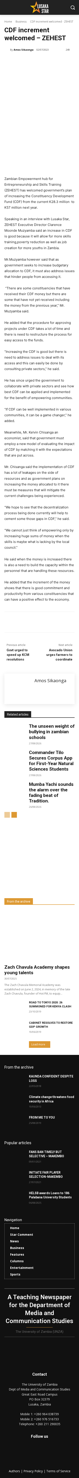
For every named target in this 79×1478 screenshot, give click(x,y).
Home (8, 21)
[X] (32, 623)
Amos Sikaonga (24, 49)
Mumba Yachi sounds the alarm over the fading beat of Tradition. (51, 793)
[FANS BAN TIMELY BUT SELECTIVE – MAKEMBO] (14, 1157)
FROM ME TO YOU (42, 1117)
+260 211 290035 (48, 1424)
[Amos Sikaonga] (7, 50)
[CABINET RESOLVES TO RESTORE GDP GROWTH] (14, 1028)
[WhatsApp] (52, 623)
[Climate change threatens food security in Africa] (14, 1102)
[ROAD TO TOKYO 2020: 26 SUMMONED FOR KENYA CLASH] (14, 1008)
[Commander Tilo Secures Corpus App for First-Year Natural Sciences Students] (14, 757)
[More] (63, 623)
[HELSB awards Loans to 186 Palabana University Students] (14, 1198)
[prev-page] (7, 815)
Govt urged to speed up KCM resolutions (18, 654)
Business (21, 21)
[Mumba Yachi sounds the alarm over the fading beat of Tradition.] (14, 789)
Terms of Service (58, 1471)
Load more (38, 1044)
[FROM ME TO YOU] (14, 1122)
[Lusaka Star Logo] (39, 7)
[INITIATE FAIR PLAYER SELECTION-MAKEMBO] (14, 1178)
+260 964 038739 (46, 1414)
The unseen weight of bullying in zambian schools (52, 732)
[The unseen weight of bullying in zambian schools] (14, 731)
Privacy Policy (33, 1471)
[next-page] (14, 815)
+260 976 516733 (46, 1419)
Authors (15, 1471)
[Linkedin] (42, 623)
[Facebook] (22, 623)
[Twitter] (49, 1454)
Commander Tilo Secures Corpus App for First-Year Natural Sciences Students (51, 761)
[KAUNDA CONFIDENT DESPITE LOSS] (14, 1081)
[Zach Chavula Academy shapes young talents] (39, 936)
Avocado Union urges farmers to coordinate (59, 654)
